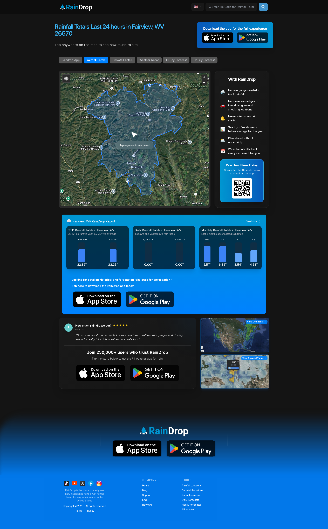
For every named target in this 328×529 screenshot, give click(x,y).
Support (146, 495)
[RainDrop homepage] (76, 7)
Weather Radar (149, 60)
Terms (79, 510)
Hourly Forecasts (191, 504)
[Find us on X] (82, 483)
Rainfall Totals (96, 60)
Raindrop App (71, 60)
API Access (188, 509)
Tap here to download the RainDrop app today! (103, 286)
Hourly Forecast (204, 60)
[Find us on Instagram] (99, 483)
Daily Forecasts (190, 499)
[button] (217, 38)
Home (145, 485)
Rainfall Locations (191, 485)
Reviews (147, 504)
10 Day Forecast (176, 60)
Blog (144, 490)
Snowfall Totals (122, 60)
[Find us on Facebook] (90, 483)
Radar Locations (191, 495)
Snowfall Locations (192, 490)
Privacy (90, 510)
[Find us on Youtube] (74, 483)
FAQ (144, 499)
